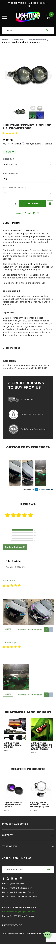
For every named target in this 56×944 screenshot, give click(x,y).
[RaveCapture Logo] (44, 489)
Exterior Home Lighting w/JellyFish (18, 912)
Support (7, 835)
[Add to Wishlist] (50, 203)
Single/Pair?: (9, 159)
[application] (47, 935)
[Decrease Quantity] (5, 203)
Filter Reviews (13, 561)
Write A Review (25, 133)
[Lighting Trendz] (28, 17)
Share (8, 629)
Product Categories (15, 824)
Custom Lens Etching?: (15, 188)
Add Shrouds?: (11, 173)
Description (11, 223)
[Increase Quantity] (15, 203)
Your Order (9, 846)
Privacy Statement (12, 925)
